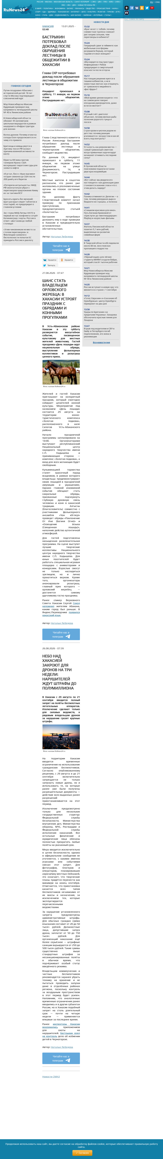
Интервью (98, 15)
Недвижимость (62, 15)
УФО (63, 5)
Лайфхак (87, 15)
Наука (115, 8)
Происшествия (103, 8)
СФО (68, 5)
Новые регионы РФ (86, 5)
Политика (48, 8)
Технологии (63, 12)
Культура (92, 12)
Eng (158, 2)
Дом (51, 15)
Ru (151, 2)
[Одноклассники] (67, 259)
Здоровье (52, 12)
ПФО (105, 2)
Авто (83, 12)
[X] (50, 264)
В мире (38, 8)
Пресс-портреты (42, 18)
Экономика (60, 8)
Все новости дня (101, 342)
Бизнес (70, 8)
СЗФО (93, 2)
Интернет (75, 12)
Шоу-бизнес (76, 15)
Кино (37, 15)
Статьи (107, 15)
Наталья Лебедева (62, 236)
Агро (118, 12)
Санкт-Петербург (81, 2)
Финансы (79, 8)
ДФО (74, 5)
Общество (90, 8)
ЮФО (111, 2)
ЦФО (99, 2)
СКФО (117, 2)
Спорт (38, 12)
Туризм (110, 12)
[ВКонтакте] (50, 259)
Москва (48, 2)
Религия (101, 12)
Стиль (44, 15)
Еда (44, 12)
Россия (40, 2)
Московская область (63, 2)
